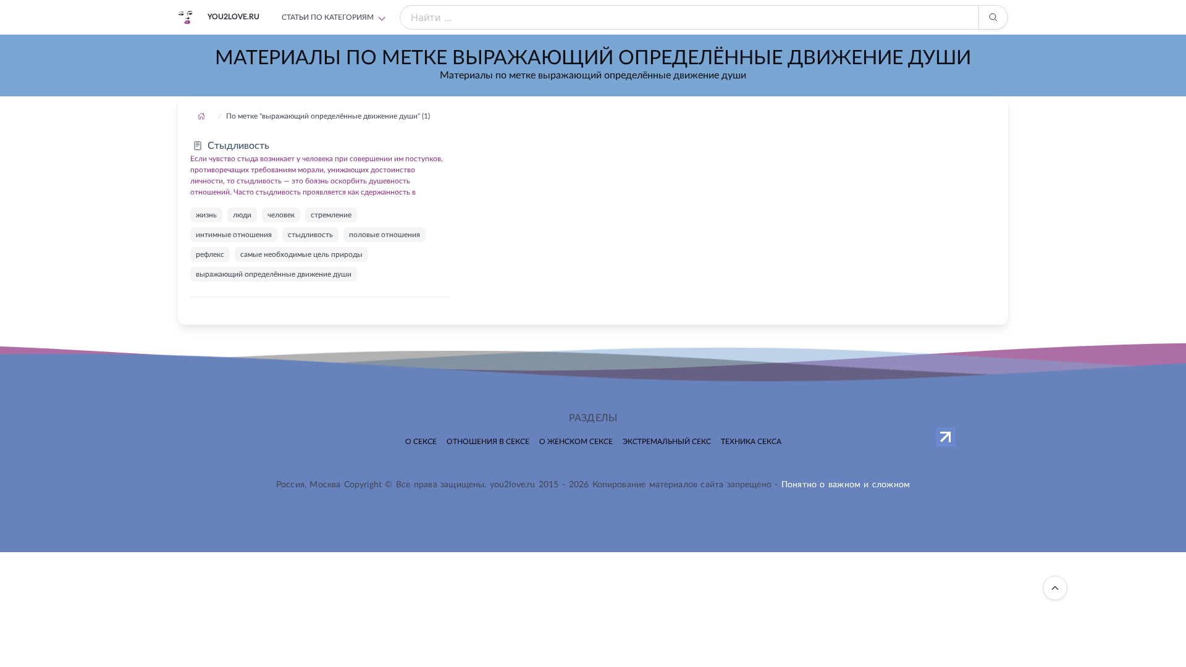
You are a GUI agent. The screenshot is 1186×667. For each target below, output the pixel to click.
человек (281, 215)
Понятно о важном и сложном (845, 484)
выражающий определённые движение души (273, 274)
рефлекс (210, 254)
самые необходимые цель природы (301, 254)
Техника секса (751, 441)
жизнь (206, 215)
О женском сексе (576, 441)
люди (242, 215)
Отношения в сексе (488, 441)
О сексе (421, 441)
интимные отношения (234, 234)
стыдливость (310, 234)
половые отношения (384, 234)
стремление (331, 215)
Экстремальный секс (667, 441)
